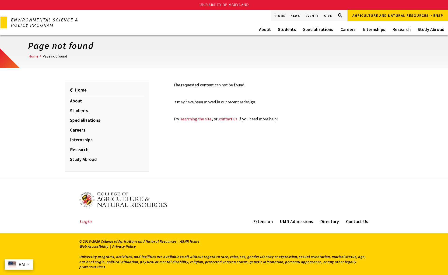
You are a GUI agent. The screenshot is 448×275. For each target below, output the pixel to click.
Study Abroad (431, 29)
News (295, 16)
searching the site (195, 119)
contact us (228, 119)
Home (280, 16)
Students (287, 29)
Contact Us (357, 221)
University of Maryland (224, 5)
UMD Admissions (296, 221)
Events (312, 16)
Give (328, 16)
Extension (263, 221)
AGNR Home (190, 241)
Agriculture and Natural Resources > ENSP (397, 15)
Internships (374, 29)
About (265, 29)
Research (401, 29)
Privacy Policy (124, 246)
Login (86, 221)
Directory (329, 221)
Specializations (318, 29)
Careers (348, 29)
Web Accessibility (94, 246)
